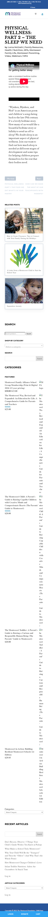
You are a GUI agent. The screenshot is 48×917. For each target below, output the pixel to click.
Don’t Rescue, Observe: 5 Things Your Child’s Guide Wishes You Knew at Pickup (23, 843)
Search (29, 333)
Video (8, 56)
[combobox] (24, 345)
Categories (9, 809)
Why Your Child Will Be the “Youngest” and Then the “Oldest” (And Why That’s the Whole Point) (24, 855)
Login (10, 914)
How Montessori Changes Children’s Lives (23, 862)
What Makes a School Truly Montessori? (22, 848)
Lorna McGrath (15, 47)
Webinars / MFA (20, 56)
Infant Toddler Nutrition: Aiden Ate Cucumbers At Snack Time (20, 868)
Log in (7, 876)
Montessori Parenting (28, 53)
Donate (24, 914)
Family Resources (34, 47)
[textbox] (24, 346)
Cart (38, 914)
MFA (26, 50)
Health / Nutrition (14, 50)
